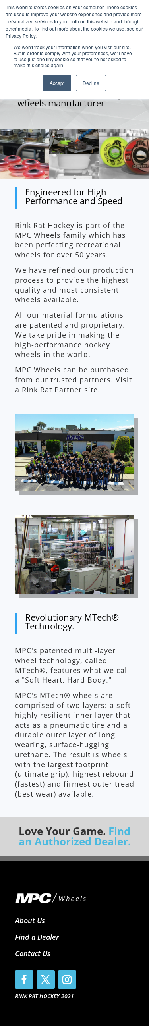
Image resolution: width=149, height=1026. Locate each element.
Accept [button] (57, 82)
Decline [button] (91, 82)
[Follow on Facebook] (24, 979)
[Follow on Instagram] (67, 979)
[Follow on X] (46, 979)
